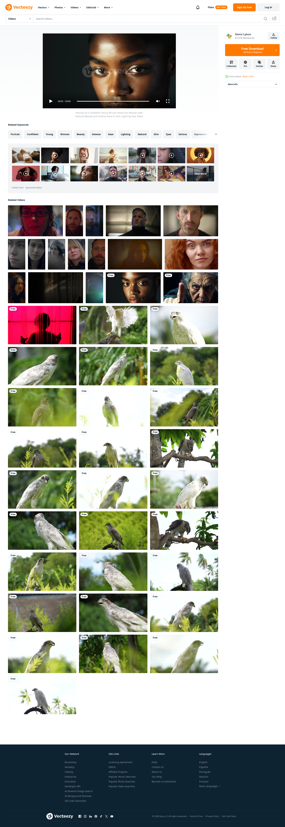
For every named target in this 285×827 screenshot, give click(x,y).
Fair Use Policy (229, 816)
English (203, 762)
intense (96, 134)
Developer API (72, 786)
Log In (268, 7)
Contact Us (158, 767)
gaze (110, 134)
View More (200, 173)
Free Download (252, 50)
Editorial (91, 7)
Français (203, 781)
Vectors (42, 7)
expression (200, 134)
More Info (233, 84)
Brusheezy (70, 762)
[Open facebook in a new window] (80, 816)
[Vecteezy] (19, 7)
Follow (274, 37)
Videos (74, 7)
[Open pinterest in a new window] (96, 816)
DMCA (112, 767)
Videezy (69, 771)
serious (183, 134)
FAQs (154, 762)
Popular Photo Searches (122, 781)
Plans (211, 7)
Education (70, 781)
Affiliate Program (118, 771)
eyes (168, 134)
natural (142, 134)
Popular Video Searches (122, 786)
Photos (59, 7)
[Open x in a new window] (106, 816)
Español (203, 767)
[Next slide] (213, 134)
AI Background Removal (78, 796)
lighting (125, 134)
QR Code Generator (75, 800)
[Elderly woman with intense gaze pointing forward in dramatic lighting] (190, 287)
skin (156, 134)
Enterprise (70, 776)
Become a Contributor (164, 781)
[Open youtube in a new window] (111, 816)
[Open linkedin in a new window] (90, 816)
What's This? (248, 76)
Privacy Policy (212, 816)
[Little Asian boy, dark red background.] (42, 325)
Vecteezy (69, 767)
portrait (15, 134)
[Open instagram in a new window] (85, 816)
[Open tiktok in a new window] (101, 816)
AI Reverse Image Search (79, 791)
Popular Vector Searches (122, 776)
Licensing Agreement (120, 762)
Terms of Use (196, 816)
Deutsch (203, 776)
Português (205, 771)
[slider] (113, 101)
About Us (157, 771)
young (49, 134)
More (107, 7)
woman (64, 134)
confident (32, 134)
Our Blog (157, 776)
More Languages (208, 786)
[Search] (266, 19)
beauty (81, 134)
